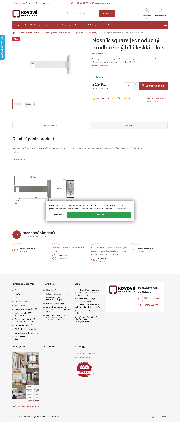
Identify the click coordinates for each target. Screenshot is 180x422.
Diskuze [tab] (128, 126)
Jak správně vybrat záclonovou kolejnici (54, 299)
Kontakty (21, 3)
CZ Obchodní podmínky (24, 325)
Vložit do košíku (156, 86)
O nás (14, 3)
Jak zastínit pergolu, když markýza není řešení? (84, 300)
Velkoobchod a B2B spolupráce (23, 314)
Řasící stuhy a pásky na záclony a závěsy (87, 312)
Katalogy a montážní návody (57, 294)
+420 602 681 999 (150, 305)
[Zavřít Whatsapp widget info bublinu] (141, 409)
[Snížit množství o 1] (135, 88)
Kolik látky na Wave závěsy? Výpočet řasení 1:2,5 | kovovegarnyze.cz (85, 319)
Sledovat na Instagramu (28, 406)
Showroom (30, 3)
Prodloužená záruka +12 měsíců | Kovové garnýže (25, 320)
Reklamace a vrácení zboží (26, 309)
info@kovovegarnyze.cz (150, 299)
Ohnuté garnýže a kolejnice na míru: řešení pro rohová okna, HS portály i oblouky (86, 292)
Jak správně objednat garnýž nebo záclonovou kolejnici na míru (58, 309)
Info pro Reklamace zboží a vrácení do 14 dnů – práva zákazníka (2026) (57, 317)
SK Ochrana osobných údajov (24, 337)
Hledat (107, 13)
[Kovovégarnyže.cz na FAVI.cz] (84, 369)
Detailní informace (100, 65)
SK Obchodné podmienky (25, 329)
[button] (173, 413)
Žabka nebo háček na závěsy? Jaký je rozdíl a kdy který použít (87, 306)
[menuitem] (22, 25)
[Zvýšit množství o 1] (135, 84)
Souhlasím (99, 214)
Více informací (119, 208)
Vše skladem (20, 305)
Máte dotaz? (51, 290)
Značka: (157, 98)
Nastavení (57, 214)
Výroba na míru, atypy (55, 304)
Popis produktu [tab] (51, 126)
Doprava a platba (42, 3)
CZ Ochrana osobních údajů (26, 333)
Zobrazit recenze (41, 236)
